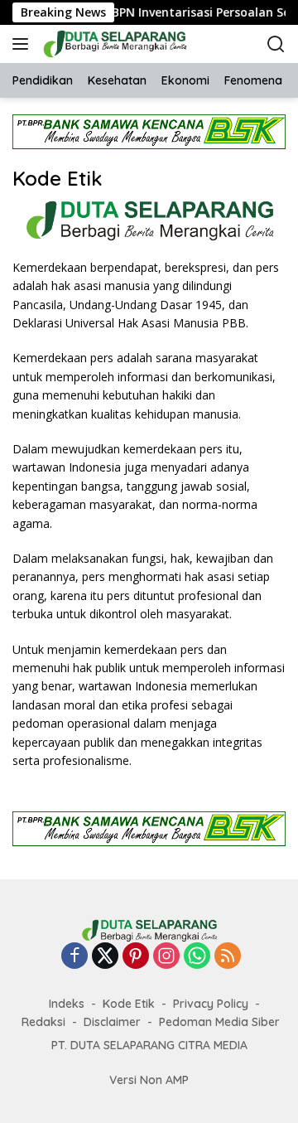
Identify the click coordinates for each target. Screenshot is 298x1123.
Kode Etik (129, 1003)
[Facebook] (74, 956)
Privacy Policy (210, 1003)
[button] (23, 44)
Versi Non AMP (149, 1079)
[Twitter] (105, 956)
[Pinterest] (136, 956)
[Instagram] (166, 956)
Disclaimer (112, 1021)
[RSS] (227, 956)
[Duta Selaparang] (124, 44)
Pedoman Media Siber (219, 1021)
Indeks (66, 1003)
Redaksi (43, 1021)
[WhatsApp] (197, 956)
